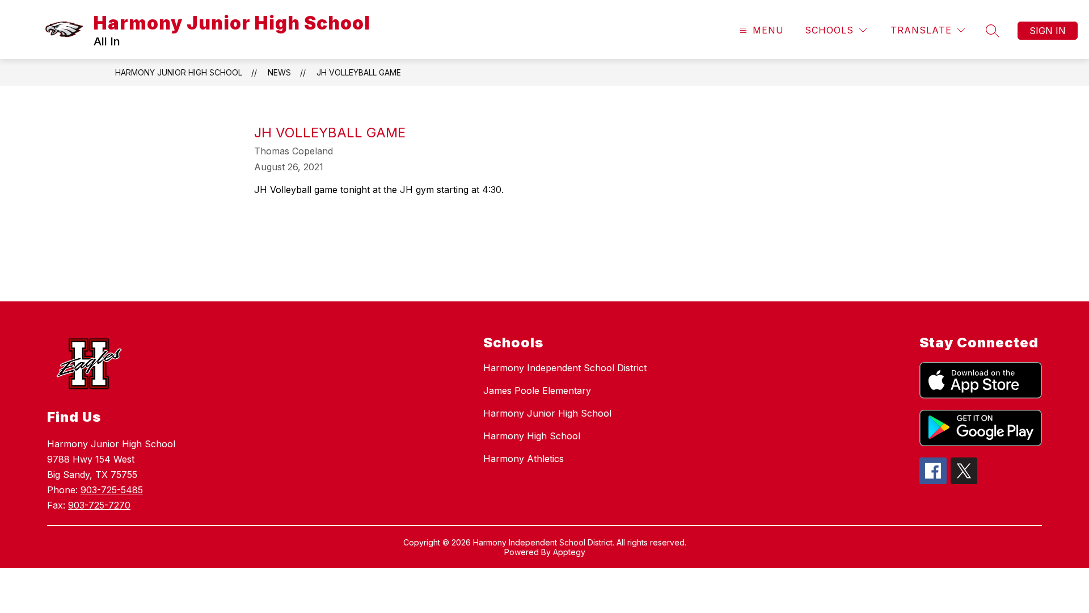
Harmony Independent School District (565, 367)
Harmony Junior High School (178, 72)
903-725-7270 (99, 505)
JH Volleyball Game (358, 72)
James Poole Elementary (537, 390)
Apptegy (569, 552)
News (279, 72)
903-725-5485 (112, 490)
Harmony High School (531, 436)
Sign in (1047, 30)
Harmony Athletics (523, 458)
